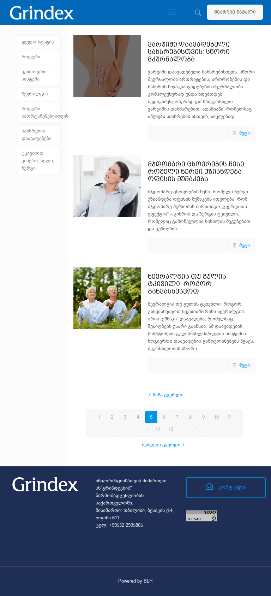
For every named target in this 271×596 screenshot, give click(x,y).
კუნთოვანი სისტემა (34, 75)
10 (216, 417)
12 (157, 429)
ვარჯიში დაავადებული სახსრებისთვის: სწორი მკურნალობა (189, 51)
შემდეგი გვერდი (161, 445)
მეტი (244, 133)
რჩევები (31, 57)
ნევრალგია (35, 94)
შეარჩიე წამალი (235, 12)
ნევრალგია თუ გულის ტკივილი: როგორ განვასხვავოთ (187, 283)
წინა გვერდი (167, 395)
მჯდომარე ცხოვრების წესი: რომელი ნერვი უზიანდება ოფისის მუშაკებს (197, 171)
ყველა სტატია (38, 42)
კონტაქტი (231, 487)
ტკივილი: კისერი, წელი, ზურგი (38, 160)
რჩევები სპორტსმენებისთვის (41, 112)
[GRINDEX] (42, 12)
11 (229, 417)
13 (170, 429)
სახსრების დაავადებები (37, 134)
